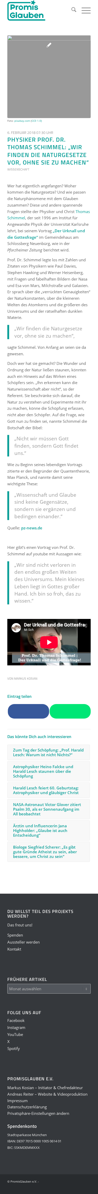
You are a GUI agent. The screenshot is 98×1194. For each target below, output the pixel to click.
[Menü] (83, 10)
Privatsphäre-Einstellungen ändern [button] (38, 1113)
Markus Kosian (25, 678)
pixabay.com (22, 120)
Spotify (13, 1048)
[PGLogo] (40, 10)
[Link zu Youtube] (63, 1187)
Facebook (16, 1020)
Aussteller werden (23, 942)
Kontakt (14, 949)
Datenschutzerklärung (27, 1106)
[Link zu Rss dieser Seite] (87, 1187)
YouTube (15, 1034)
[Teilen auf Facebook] (28, 711)
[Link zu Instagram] (55, 1187)
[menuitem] (71, 10)
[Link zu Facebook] (47, 1187)
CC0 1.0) (37, 120)
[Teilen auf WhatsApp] (70, 711)
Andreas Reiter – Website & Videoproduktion (47, 1094)
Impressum (17, 1100)
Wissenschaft (18, 169)
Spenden (15, 935)
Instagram (16, 1027)
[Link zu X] (71, 1187)
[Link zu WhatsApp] (79, 1187)
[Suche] (71, 10)
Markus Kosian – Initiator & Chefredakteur (45, 1087)
